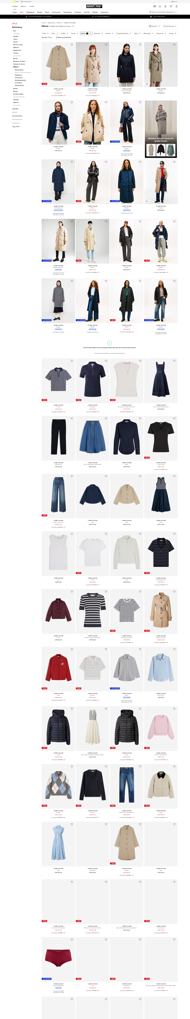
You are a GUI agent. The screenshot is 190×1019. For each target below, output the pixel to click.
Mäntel (59, 23)
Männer (23, 6)
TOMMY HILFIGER (70, 23)
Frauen (14, 6)
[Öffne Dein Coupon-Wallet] (154, 6)
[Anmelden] (160, 6)
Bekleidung (51, 23)
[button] (154, 26)
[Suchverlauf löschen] (176, 12)
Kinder (32, 6)
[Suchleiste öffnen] (150, 12)
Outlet (17, 1)
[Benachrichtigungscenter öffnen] (165, 6)
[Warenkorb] (176, 6)
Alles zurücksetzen (64, 37)
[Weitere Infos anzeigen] (58, 97)
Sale (53, 33)
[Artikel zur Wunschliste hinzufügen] (72, 45)
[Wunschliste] (171, 6)
